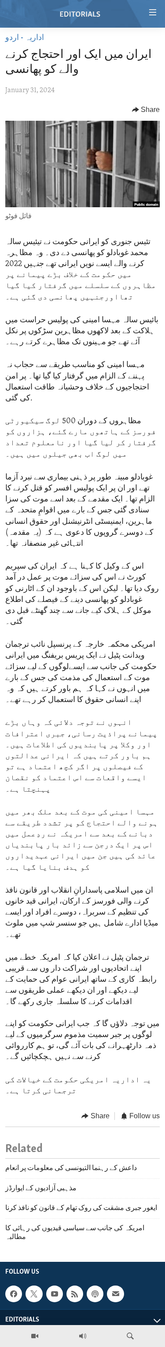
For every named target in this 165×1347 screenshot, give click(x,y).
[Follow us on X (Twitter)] (34, 1294)
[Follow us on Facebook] (13, 1294)
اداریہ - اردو (24, 38)
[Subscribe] (115, 1294)
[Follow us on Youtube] (54, 1294)
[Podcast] (95, 1294)
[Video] (35, 1336)
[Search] (130, 1336)
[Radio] (83, 1336)
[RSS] (74, 1294)
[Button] (146, 109)
